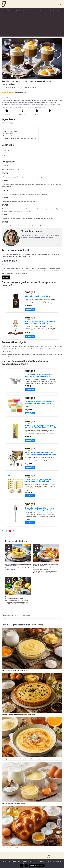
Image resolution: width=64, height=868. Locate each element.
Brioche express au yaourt (10, 848)
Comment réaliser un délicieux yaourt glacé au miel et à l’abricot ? (45, 564)
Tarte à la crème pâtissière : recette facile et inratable (18, 714)
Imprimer (6, 277)
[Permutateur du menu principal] (60, 4)
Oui (21, 865)
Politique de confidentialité (37, 865)
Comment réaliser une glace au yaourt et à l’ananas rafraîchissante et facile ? (17, 597)
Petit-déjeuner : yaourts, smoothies (47, 571)
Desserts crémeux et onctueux (13, 567)
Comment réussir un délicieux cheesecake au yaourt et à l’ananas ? (18, 564)
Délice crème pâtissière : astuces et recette (15, 670)
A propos (48, 855)
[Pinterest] (10, 531)
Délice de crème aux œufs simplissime (13, 803)
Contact (48, 857)
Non (26, 865)
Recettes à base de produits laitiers (42, 573)
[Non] (62, 863)
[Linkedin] (13, 531)
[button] (16, 98)
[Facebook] (2, 531)
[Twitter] (6, 531)
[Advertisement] (32, 23)
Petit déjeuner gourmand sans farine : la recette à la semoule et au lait (23, 759)
